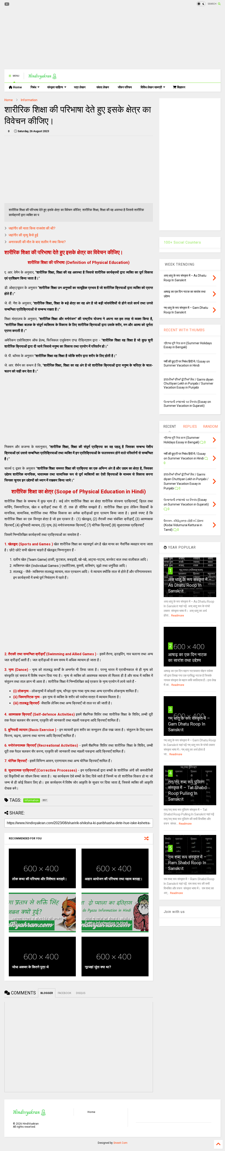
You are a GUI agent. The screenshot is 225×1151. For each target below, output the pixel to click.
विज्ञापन (180, 87)
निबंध (33, 87)
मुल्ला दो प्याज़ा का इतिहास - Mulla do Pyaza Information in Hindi (109, 920)
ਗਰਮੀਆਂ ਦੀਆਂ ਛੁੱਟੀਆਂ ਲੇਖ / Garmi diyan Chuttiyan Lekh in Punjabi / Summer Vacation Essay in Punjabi (188, 383)
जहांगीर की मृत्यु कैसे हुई (23, 235)
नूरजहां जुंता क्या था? (98, 967)
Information (29, 100)
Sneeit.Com (120, 1142)
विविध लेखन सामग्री (151, 87)
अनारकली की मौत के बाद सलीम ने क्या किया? (37, 242)
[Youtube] (6, 4)
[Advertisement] (84, 38)
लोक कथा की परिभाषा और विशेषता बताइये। (39, 879)
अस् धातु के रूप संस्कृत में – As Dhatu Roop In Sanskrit (190, 585)
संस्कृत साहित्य (55, 87)
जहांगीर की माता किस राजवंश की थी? (32, 228)
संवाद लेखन (102, 87)
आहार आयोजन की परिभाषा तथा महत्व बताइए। (114, 879)
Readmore (177, 615)
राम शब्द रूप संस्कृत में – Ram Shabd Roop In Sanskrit (187, 862)
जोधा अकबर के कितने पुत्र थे (30, 967)
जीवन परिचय (125, 87)
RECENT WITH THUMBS (184, 330)
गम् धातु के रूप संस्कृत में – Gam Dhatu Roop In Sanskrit (189, 724)
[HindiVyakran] (42, 77)
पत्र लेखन (79, 87)
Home (17, 87)
